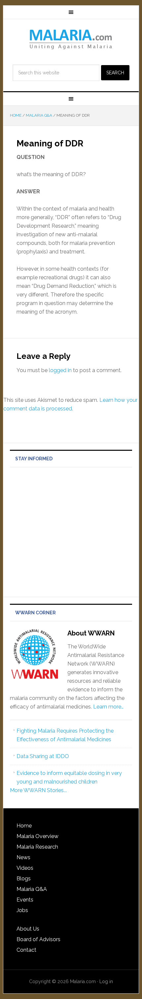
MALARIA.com (71, 39)
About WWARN (91, 633)
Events (25, 900)
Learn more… (108, 707)
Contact (26, 950)
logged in (60, 370)
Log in (106, 981)
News (23, 857)
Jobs (22, 910)
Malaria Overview (37, 836)
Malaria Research (37, 847)
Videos (25, 868)
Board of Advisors (38, 939)
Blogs (24, 878)
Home (24, 826)
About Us (28, 929)
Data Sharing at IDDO (43, 756)
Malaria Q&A (32, 889)
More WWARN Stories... (38, 790)
